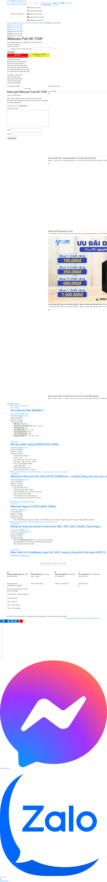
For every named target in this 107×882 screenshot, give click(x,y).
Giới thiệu (17, 1)
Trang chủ (10, 23)
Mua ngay (11, 52)
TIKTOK (10, 1)
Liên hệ (23, 1)
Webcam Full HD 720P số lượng (21, 49)
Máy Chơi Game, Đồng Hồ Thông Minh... (27, 23)
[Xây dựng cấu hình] (2, 621)
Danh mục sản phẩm (17, 14)
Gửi (64, 563)
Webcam (43, 23)
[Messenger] (10, 621)
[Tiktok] (25, 621)
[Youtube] (21, 621)
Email (9, 134)
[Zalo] (14, 621)
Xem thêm (28, 89)
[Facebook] (17, 621)
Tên (9, 130)
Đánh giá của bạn (13, 106)
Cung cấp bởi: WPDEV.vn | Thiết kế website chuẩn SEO (82, 618)
